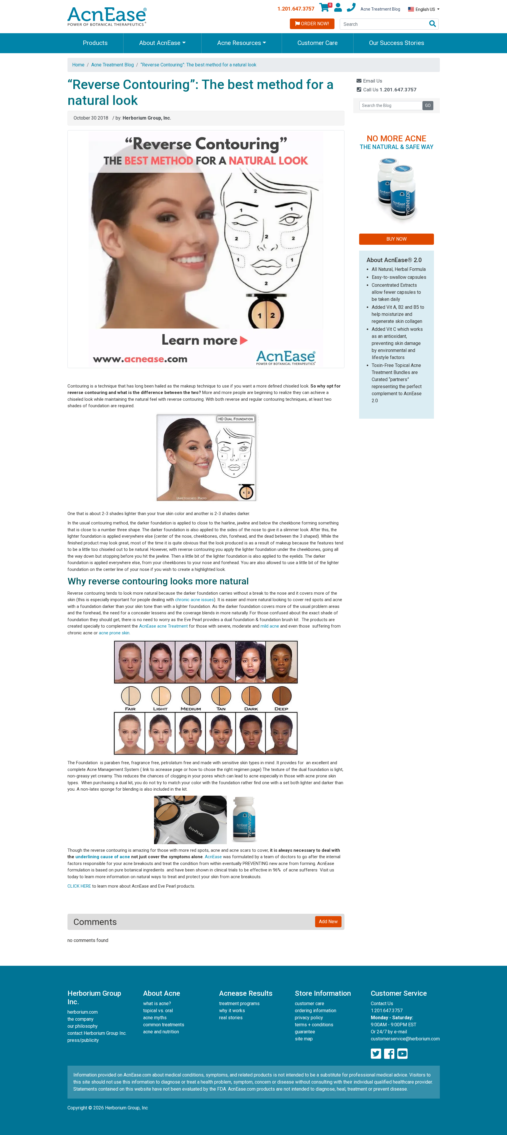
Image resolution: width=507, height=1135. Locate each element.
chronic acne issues (194, 599)
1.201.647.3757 (296, 9)
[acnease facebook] (389, 1054)
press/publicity (83, 1040)
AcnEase (213, 856)
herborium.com (82, 1012)
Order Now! (314, 23)
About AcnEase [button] (159, 42)
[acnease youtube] (402, 1054)
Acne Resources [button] (239, 42)
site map (304, 1039)
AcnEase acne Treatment (163, 626)
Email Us (372, 81)
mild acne (270, 626)
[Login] (338, 9)
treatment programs (239, 1003)
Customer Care (318, 42)
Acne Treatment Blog (380, 9)
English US (425, 9)
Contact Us (382, 1003)
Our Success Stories (396, 42)
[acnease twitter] (376, 1054)
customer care (309, 1003)
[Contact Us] (351, 9)
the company (80, 1019)
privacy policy (309, 1017)
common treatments (163, 1024)
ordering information (315, 1010)
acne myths (155, 1017)
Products (95, 42)
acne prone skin (114, 633)
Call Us (389, 90)
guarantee (305, 1032)
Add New (328, 921)
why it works (232, 1010)
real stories (231, 1017)
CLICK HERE (79, 886)
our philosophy (82, 1026)
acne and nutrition (161, 1032)
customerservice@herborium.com (405, 1039)
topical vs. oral (158, 1010)
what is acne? (157, 1003)
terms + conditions (314, 1024)
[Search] (432, 24)
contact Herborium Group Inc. (96, 1033)
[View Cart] (324, 9)
